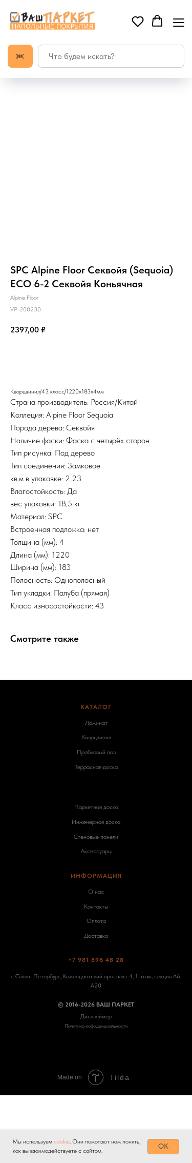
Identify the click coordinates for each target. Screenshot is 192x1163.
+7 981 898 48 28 (96, 959)
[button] (138, 21)
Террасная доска (96, 767)
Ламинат (96, 722)
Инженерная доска (96, 821)
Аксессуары (96, 851)
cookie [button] (62, 1141)
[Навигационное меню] (178, 21)
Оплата (96, 920)
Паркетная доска (96, 807)
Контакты (96, 906)
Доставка (96, 935)
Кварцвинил (96, 737)
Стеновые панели (96, 836)
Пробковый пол (96, 752)
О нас (96, 891)
